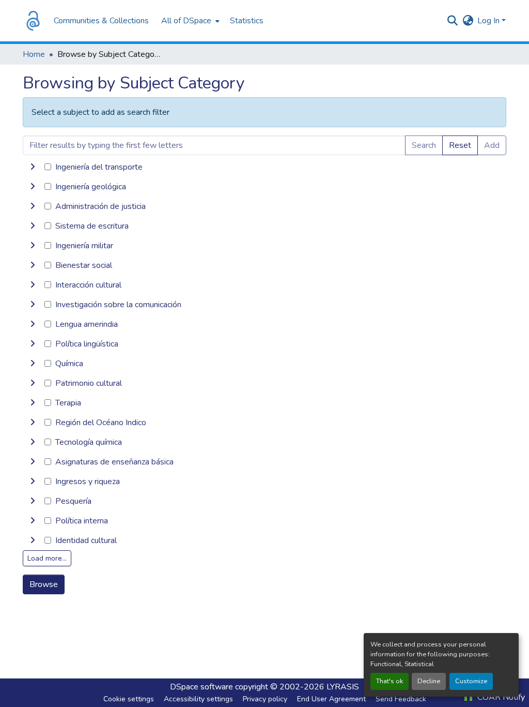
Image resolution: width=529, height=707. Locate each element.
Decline (428, 681)
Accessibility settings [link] (198, 699)
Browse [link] (43, 584)
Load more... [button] (47, 558)
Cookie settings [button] (128, 699)
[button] (33, 20)
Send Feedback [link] (401, 699)
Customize (471, 681)
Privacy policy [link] (265, 699)
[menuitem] (189, 20)
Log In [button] (489, 20)
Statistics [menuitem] (246, 20)
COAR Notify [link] (500, 697)
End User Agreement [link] (331, 699)
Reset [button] (460, 145)
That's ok (389, 681)
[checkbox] (47, 166)
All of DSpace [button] (186, 20)
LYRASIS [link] (342, 687)
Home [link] (34, 54)
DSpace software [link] (201, 687)
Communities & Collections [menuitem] (101, 20)
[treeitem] (264, 187)
